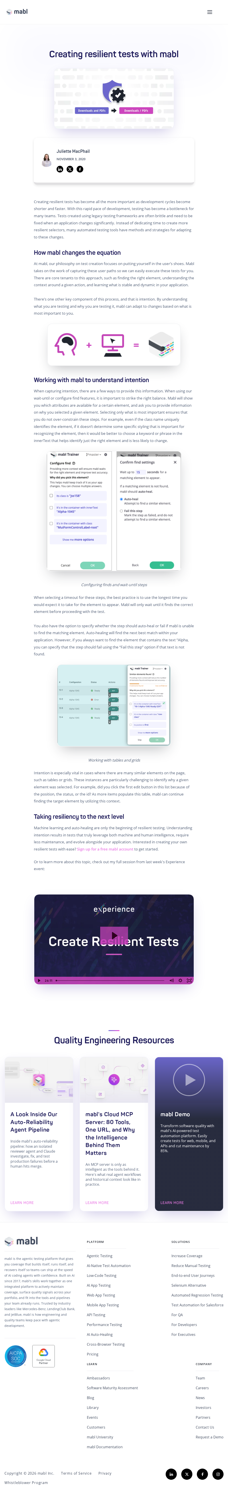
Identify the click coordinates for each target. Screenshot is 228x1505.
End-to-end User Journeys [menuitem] (193, 1275)
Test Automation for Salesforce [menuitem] (197, 1305)
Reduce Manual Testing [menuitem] (190, 1265)
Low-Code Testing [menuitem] (101, 1275)
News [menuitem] (200, 1397)
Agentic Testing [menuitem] (99, 1255)
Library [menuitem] (93, 1407)
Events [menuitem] (92, 1417)
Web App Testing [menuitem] (101, 1295)
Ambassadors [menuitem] (98, 1378)
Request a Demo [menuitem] (210, 1437)
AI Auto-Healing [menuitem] (100, 1334)
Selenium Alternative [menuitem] (188, 1285)
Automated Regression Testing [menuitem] (197, 1295)
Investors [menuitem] (203, 1407)
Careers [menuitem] (202, 1387)
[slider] (110, 980)
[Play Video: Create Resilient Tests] (114, 936)
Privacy (105, 1473)
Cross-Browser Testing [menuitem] (106, 1344)
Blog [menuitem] (90, 1397)
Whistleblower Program (26, 1482)
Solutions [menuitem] (180, 1242)
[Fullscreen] (189, 980)
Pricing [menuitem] (92, 1354)
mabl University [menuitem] (100, 1437)
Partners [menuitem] (203, 1417)
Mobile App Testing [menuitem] (103, 1305)
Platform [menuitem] (95, 1242)
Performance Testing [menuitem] (104, 1324)
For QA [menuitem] (177, 1314)
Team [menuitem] (200, 1378)
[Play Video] (38, 980)
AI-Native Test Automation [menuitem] (109, 1265)
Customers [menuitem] (96, 1427)
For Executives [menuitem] (183, 1334)
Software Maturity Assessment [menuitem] (112, 1387)
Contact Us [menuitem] (205, 1427)
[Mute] (171, 980)
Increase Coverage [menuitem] (186, 1255)
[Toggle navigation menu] (209, 12)
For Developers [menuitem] (184, 1324)
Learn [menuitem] (92, 1364)
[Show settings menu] (180, 980)
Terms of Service (76, 1473)
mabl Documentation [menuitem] (105, 1446)
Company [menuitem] (204, 1364)
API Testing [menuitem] (96, 1314)
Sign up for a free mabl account (105, 849)
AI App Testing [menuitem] (99, 1285)
